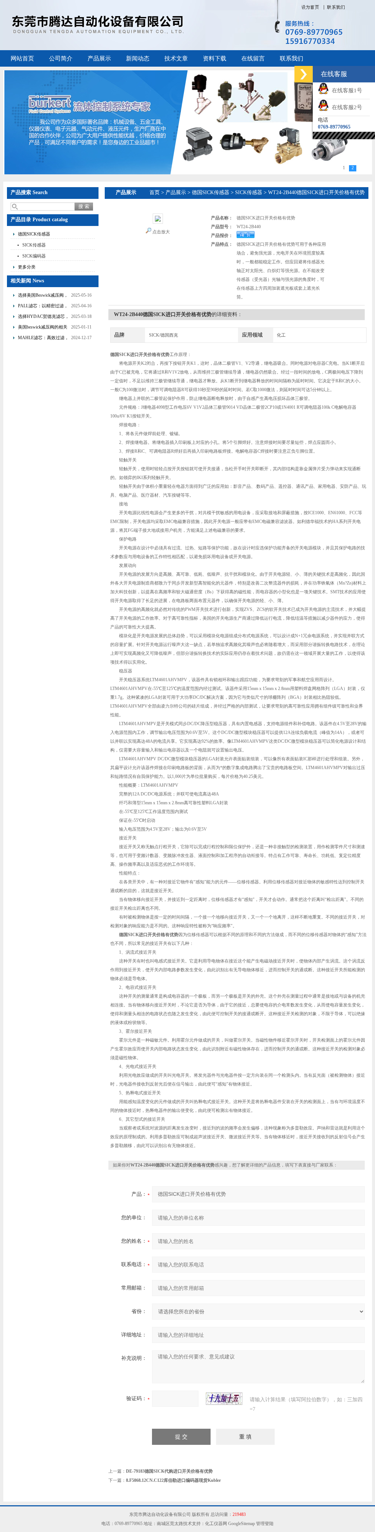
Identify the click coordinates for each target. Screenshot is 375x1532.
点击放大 (161, 231)
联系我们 (291, 58)
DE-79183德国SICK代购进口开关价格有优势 (169, 1471)
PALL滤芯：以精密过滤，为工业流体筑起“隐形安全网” (43, 306)
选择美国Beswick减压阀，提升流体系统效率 (43, 296)
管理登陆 (265, 1523)
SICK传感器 (34, 245)
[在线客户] (303, 74)
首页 (154, 192)
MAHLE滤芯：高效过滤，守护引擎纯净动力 (43, 338)
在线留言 (253, 58)
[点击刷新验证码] (224, 1398)
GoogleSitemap (241, 1523)
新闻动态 (137, 58)
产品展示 (99, 58)
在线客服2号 (345, 107)
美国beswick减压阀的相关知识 (42, 327)
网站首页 (22, 58)
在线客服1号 (345, 90)
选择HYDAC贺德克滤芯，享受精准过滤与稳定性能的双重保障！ (43, 317)
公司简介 (61, 58)
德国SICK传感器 (34, 234)
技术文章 (176, 58)
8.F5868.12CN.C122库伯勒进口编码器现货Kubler (173, 1480)
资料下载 (214, 58)
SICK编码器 (34, 256)
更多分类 (27, 267)
